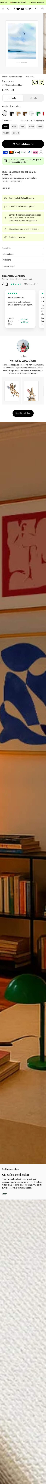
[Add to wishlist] (35, 82)
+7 (41, 152)
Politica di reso (8, 254)
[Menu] (3, 9)
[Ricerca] (8, 9)
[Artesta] (22, 9)
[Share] (41, 82)
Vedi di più (6, 188)
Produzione (6, 260)
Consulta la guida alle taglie (32, 120)
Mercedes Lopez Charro (14, 85)
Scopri (4, 1194)
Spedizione (6, 248)
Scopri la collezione (23, 413)
